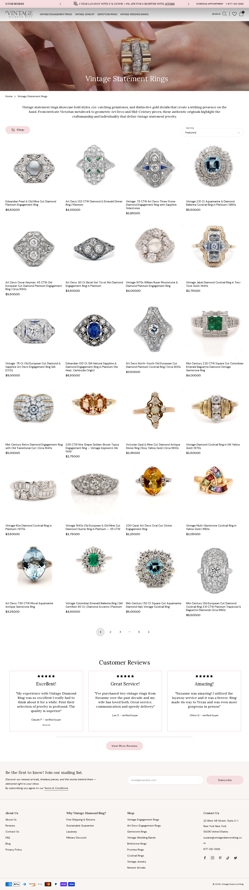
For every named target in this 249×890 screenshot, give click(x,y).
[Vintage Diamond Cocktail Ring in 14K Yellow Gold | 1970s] (215, 412)
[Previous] (60, 3)
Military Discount (76, 837)
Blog (8, 843)
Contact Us (12, 831)
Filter (21, 130)
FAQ (7, 837)
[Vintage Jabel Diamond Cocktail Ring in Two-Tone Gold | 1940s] (215, 250)
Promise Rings (135, 849)
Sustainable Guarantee (80, 825)
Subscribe (225, 780)
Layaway (71, 831)
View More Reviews (124, 745)
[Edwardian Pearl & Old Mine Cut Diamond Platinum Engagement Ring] (34, 168)
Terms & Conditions (56, 788)
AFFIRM (170, 3)
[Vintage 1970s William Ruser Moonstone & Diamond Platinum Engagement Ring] (154, 250)
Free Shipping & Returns (80, 819)
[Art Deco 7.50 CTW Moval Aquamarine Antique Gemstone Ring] (34, 571)
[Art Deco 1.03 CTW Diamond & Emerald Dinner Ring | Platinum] (94, 168)
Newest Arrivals (136, 867)
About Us (11, 819)
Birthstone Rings (137, 843)
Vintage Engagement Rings (56, 14)
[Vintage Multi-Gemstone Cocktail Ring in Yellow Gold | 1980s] (215, 493)
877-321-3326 (211, 849)
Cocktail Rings (135, 855)
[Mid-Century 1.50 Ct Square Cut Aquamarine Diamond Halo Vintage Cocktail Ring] (154, 571)
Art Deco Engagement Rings (144, 825)
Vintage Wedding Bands (134, 14)
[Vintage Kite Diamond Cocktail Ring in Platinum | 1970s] (34, 493)
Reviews (10, 825)
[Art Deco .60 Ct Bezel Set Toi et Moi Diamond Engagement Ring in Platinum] (94, 250)
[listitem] (124, 4)
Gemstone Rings (107, 14)
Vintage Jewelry (85, 14)
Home (9, 96)
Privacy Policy (13, 849)
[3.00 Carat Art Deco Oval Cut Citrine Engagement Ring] (154, 493)
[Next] (188, 3)
